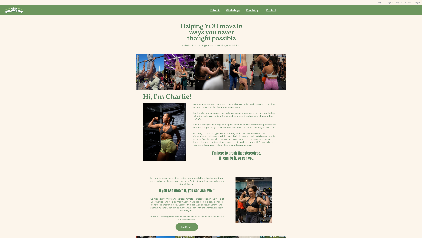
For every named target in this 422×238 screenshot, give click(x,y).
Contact (271, 11)
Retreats (215, 11)
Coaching (252, 11)
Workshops (233, 11)
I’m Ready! (186, 227)
